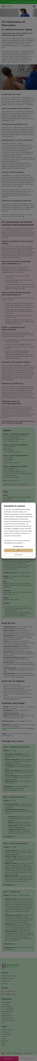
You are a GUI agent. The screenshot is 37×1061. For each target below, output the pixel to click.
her (22, 543)
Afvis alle (18, 555)
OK (18, 550)
